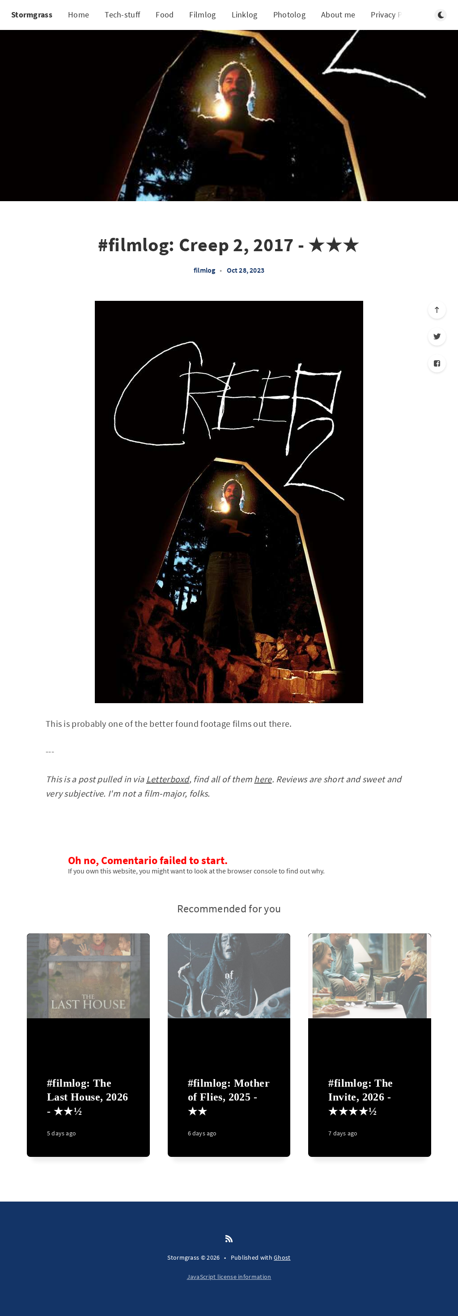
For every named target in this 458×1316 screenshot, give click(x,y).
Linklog (245, 14)
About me (338, 14)
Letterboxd (167, 779)
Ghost (282, 1257)
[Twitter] (437, 337)
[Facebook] (437, 363)
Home (78, 14)
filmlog (204, 270)
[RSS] (229, 1239)
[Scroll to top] (437, 310)
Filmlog (202, 14)
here (262, 779)
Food (165, 14)
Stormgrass (31, 14)
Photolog (289, 14)
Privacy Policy (394, 14)
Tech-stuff (122, 14)
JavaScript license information (229, 1277)
